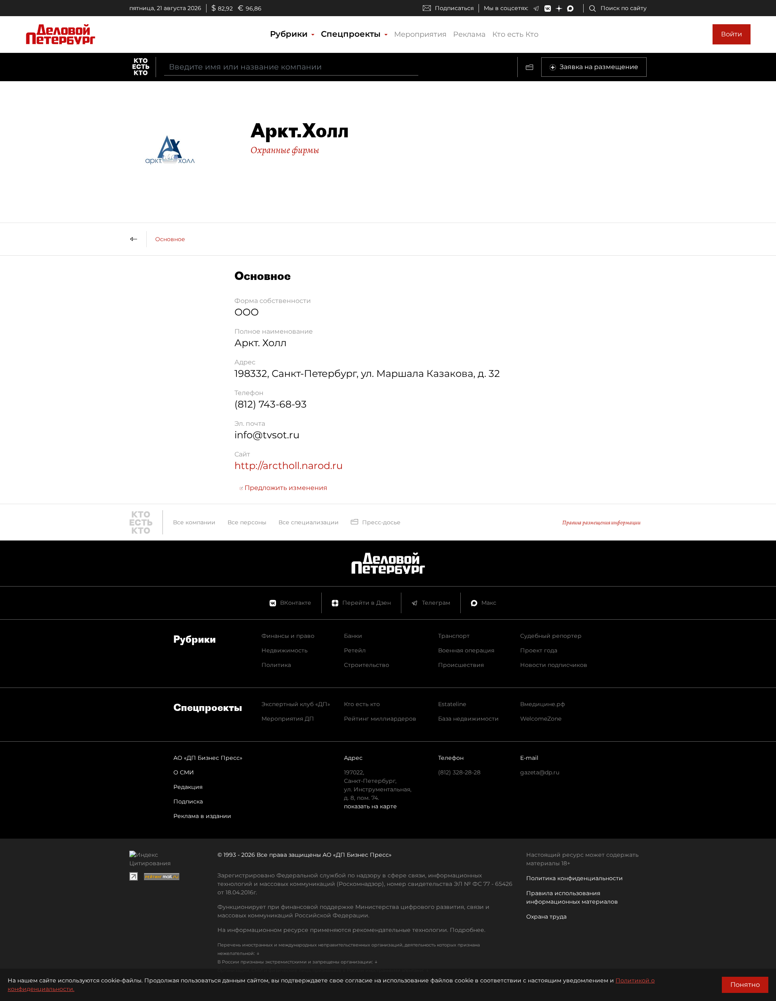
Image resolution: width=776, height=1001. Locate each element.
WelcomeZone (540, 718)
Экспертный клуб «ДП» (295, 704)
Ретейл (355, 650)
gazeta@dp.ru (539, 772)
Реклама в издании (202, 816)
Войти (731, 34)
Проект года (538, 650)
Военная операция (466, 650)
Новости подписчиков (553, 665)
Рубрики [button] (290, 34)
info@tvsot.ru (266, 435)
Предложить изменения (285, 488)
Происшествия (461, 665)
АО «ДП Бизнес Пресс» (207, 757)
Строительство (366, 665)
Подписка (188, 801)
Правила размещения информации (601, 522)
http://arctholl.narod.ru (288, 465)
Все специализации (308, 522)
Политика (276, 665)
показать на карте (370, 806)
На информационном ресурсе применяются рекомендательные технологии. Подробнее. (351, 930)
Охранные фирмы (285, 149)
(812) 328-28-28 (459, 772)
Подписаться (454, 8)
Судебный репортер (551, 635)
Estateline (452, 704)
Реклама (469, 34)
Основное (170, 239)
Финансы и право (287, 635)
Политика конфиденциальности (574, 878)
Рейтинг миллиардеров (380, 718)
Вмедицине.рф (542, 704)
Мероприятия (420, 34)
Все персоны (247, 522)
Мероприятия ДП (287, 718)
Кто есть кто (362, 704)
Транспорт (454, 635)
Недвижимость (284, 650)
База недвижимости (468, 718)
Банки (353, 635)
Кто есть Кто (515, 34)
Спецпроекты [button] (352, 34)
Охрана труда (546, 916)
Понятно (745, 984)
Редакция (187, 787)
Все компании (194, 522)
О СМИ (183, 772)
